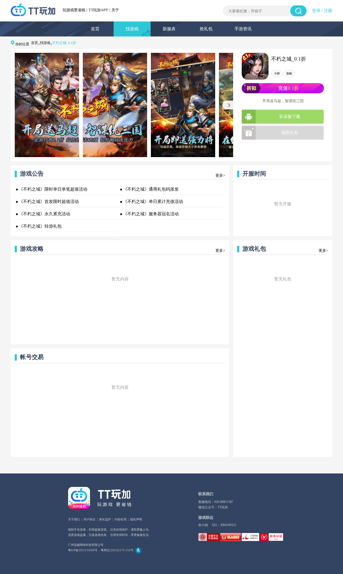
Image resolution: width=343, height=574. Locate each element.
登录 (316, 10)
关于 (115, 10)
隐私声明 (136, 519)
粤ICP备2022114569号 (83, 550)
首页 (95, 29)
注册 (328, 10)
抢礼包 (206, 29)
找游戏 (132, 29)
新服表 (169, 29)
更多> (220, 175)
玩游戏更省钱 (74, 10)
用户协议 (89, 519)
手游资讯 (243, 29)
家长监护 (105, 519)
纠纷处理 (120, 519)
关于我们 (74, 519)
